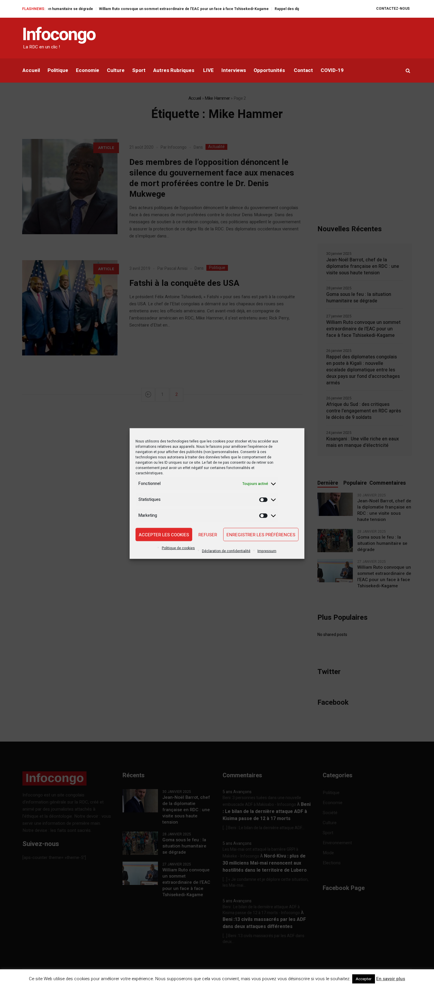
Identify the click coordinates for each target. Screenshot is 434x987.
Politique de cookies (178, 548)
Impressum (266, 551)
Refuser (207, 534)
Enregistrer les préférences (260, 534)
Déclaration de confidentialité (226, 551)
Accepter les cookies (164, 534)
